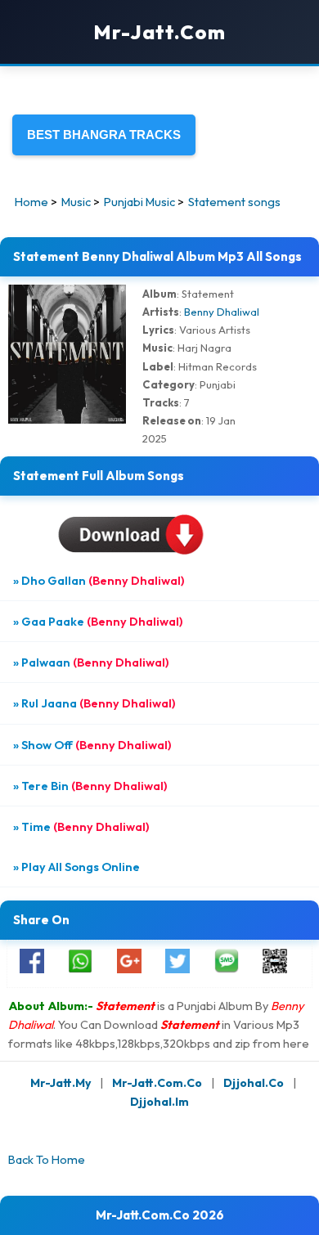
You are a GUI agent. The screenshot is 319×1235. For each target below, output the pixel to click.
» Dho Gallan (98, 580)
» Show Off (92, 744)
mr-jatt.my (60, 1083)
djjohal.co (253, 1083)
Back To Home (46, 1159)
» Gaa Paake (97, 621)
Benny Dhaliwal (221, 311)
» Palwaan (90, 662)
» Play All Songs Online (76, 866)
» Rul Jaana (94, 703)
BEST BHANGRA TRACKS (104, 134)
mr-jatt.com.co (157, 1083)
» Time (81, 826)
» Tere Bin (90, 785)
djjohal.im (159, 1101)
